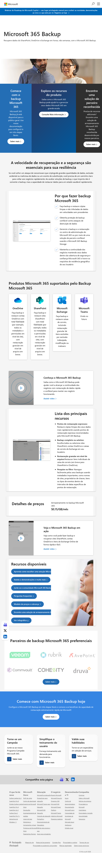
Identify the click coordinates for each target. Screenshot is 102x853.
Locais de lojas (27, 819)
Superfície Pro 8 (14, 801)
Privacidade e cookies (70, 842)
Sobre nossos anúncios (81, 846)
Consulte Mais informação (53, 114)
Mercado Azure (69, 822)
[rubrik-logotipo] (51, 654)
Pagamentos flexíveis (29, 834)
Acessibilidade (83, 816)
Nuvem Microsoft (56, 795)
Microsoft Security (56, 798)
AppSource (68, 825)
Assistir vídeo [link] (49, 398)
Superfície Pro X (14, 807)
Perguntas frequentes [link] (23, 596)
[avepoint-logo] (82, 654)
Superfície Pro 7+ (14, 816)
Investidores (82, 810)
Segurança (82, 819)
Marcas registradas (65, 846)
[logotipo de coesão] (51, 669)
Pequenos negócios (57, 819)
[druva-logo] (82, 669)
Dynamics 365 (55, 801)
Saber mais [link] (50, 681)
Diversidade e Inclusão (85, 813)
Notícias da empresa (85, 801)
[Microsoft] (11, 4)
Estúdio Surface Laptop (16, 804)
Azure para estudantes (44, 834)
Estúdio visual (69, 828)
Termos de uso (84, 842)
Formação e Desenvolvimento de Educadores (43, 822)
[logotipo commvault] (20, 669)
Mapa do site (29, 842)
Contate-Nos (56, 842)
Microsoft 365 (55, 804)
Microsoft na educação (44, 795)
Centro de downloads (29, 801)
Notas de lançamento (43, 842)
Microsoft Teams (56, 813)
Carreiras (81, 795)
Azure (66, 798)
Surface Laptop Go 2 (15, 798)
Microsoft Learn (69, 810)
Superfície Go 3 (14, 810)
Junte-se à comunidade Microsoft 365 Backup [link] (33, 588)
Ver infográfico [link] (20, 620)
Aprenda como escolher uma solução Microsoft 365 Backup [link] (39, 571)
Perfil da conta (27, 798)
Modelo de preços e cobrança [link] (26, 604)
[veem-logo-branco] (20, 654)
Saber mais (14, 141)
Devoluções (26, 810)
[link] (18, 300)
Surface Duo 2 (13, 813)
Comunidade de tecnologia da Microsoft (69, 816)
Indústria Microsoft (56, 816)
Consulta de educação (43, 816)
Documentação (69, 807)
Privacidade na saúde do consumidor (45, 846)
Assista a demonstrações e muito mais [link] (30, 579)
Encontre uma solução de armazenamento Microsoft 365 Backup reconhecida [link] (46, 612)
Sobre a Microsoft (84, 798)
